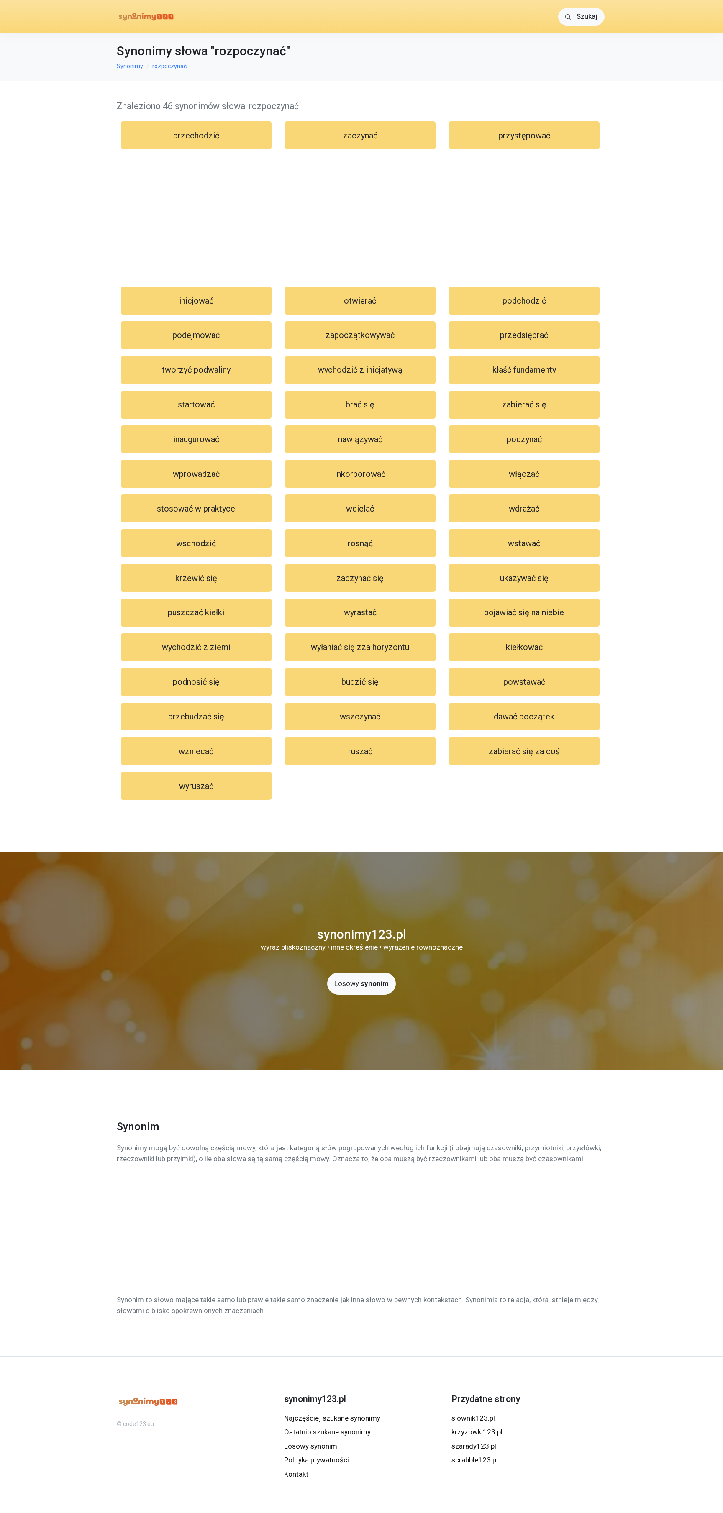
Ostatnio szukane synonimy (327, 1432)
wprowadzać (196, 474)
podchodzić (524, 301)
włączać (524, 474)
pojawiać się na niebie (524, 612)
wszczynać (360, 717)
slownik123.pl (473, 1418)
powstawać (524, 682)
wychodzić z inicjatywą (360, 370)
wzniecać (196, 751)
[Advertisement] (361, 217)
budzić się (360, 682)
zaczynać (360, 136)
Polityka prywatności (316, 1460)
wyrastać (360, 612)
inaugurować (196, 439)
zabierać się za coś (524, 751)
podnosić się (196, 682)
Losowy (361, 983)
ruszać (360, 751)
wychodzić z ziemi (196, 647)
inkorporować (360, 474)
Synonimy (130, 66)
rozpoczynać (169, 66)
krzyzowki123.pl (477, 1432)
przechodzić (196, 136)
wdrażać (524, 509)
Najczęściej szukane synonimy (332, 1418)
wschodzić (196, 543)
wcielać (360, 509)
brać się (360, 404)
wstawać (524, 543)
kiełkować (524, 647)
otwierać (360, 301)
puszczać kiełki (196, 612)
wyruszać (196, 786)
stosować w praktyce (196, 509)
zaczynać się (360, 578)
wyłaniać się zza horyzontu (360, 647)
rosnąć (360, 543)
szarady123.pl (473, 1446)
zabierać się (524, 404)
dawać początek (524, 717)
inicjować (196, 301)
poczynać (524, 439)
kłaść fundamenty (524, 370)
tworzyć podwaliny (196, 370)
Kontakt (296, 1474)
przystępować (524, 136)
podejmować (196, 335)
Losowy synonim (310, 1446)
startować (196, 404)
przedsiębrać (524, 335)
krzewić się (196, 578)
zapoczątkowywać (360, 335)
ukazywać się (524, 578)
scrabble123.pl (474, 1460)
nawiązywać (360, 439)
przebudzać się (196, 717)
